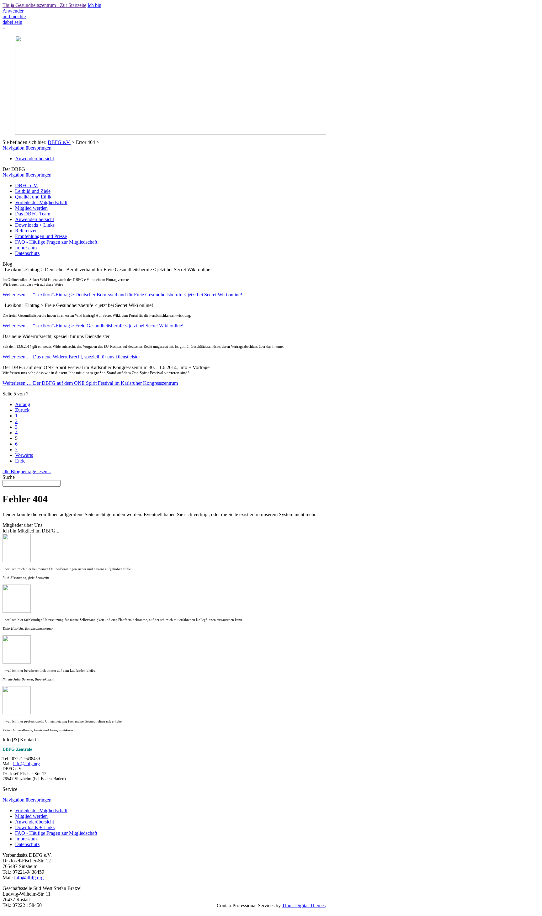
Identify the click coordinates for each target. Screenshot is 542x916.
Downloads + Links (35, 225)
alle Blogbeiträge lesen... (27, 471)
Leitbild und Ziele (32, 191)
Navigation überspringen (27, 148)
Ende (20, 460)
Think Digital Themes (304, 905)
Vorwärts (24, 455)
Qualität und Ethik (33, 196)
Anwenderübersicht (34, 158)
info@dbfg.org (26, 763)
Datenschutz (27, 253)
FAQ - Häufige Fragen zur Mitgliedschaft (56, 242)
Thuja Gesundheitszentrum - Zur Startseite (44, 5)
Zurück (22, 410)
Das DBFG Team (32, 213)
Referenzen (26, 230)
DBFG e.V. (59, 142)
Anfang (22, 404)
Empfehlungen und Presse (41, 236)
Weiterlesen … (122, 294)
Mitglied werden (31, 208)
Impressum (26, 247)
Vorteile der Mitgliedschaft (41, 202)
